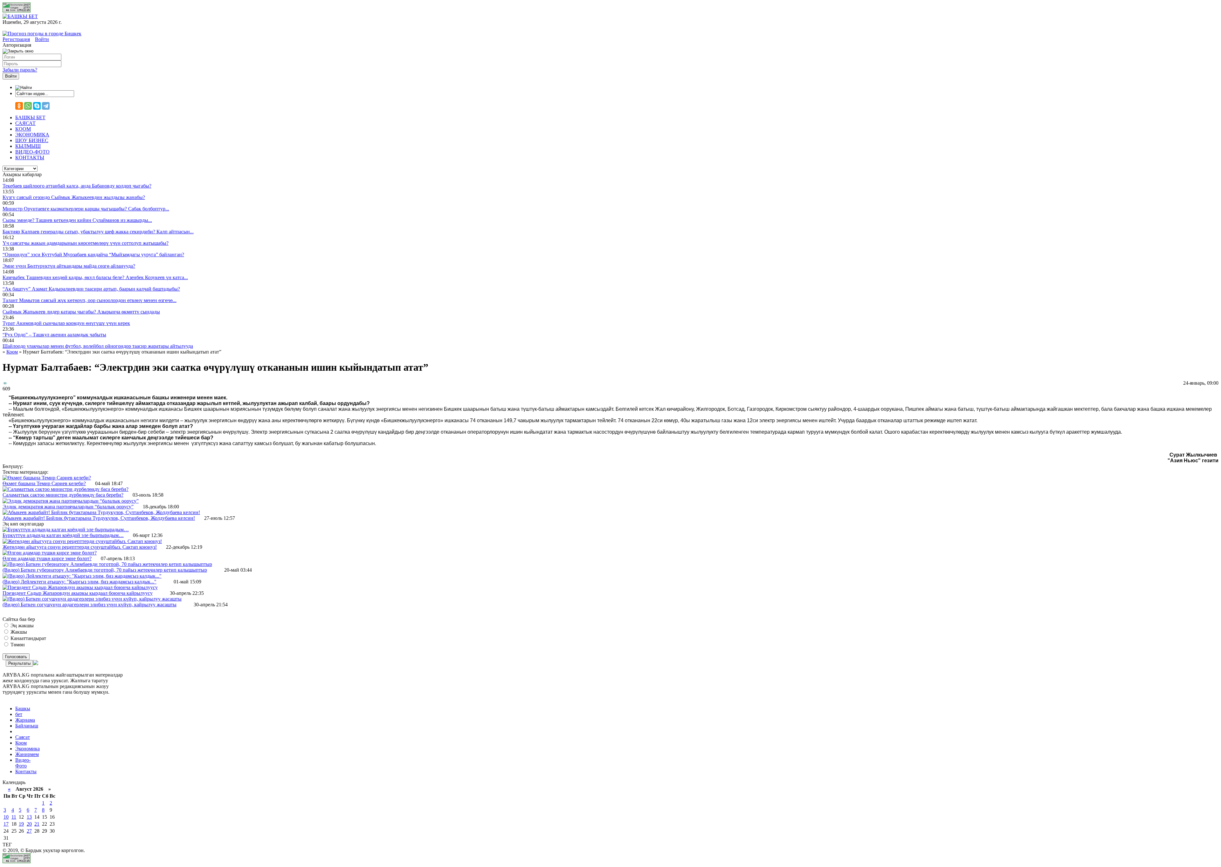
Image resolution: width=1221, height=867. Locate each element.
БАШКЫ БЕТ (30, 117)
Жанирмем (27, 754)
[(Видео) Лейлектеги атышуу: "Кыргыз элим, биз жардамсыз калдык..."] (82, 576)
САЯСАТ (25, 123)
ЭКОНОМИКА (32, 134)
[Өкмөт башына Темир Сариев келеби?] (47, 477)
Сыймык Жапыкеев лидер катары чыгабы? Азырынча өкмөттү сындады (81, 311)
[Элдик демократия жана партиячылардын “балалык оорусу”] (71, 501)
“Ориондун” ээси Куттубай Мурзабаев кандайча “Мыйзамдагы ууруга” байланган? (93, 254)
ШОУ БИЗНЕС (31, 140)
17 (6, 824)
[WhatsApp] (28, 106)
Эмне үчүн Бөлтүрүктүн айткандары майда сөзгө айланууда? (69, 266)
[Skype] (37, 106)
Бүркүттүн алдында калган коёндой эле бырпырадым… (63, 535)
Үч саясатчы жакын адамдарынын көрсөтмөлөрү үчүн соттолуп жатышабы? (86, 243)
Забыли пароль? (20, 69)
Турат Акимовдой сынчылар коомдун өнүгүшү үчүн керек (66, 323)
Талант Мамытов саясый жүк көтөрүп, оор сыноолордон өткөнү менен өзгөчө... (89, 300)
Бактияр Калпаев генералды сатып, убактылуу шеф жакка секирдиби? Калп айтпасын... (98, 231)
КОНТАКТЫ (29, 157)
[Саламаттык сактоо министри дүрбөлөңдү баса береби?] (65, 489)
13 (29, 817)
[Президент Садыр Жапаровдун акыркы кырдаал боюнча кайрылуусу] (80, 587)
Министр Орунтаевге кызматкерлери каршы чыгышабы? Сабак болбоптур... (86, 208)
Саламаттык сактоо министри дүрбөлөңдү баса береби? (63, 495)
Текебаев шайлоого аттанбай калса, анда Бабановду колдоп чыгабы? (77, 186)
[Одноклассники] (19, 106)
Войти (42, 39)
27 (29, 831)
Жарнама (25, 720)
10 (6, 817)
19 (21, 824)
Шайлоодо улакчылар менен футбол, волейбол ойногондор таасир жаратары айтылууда (98, 346)
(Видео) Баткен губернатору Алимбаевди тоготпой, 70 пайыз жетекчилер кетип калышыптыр (105, 570)
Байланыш (26, 725)
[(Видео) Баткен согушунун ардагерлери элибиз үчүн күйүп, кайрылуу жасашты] (92, 599)
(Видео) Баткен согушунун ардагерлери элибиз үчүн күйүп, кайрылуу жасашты (89, 604)
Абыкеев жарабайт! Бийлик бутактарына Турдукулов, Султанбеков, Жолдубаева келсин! (99, 518)
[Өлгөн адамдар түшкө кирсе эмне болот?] (50, 552)
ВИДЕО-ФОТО (32, 152)
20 (29, 824)
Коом (21, 743)
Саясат (22, 737)
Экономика (27, 748)
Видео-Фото (23, 762)
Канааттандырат (27, 638)
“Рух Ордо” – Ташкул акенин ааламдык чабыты (54, 334)
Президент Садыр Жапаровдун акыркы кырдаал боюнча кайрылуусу (78, 593)
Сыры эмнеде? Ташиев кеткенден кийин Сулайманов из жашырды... (77, 220)
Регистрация (16, 39)
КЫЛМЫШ (28, 146)
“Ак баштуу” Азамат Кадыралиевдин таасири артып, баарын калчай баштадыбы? (91, 289)
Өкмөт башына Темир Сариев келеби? (44, 483)
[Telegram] (46, 106)
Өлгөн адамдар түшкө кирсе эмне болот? (47, 558)
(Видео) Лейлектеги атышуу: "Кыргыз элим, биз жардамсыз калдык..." (79, 581)
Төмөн (17, 644)
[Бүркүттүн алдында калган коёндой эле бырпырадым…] (66, 529)
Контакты (26, 771)
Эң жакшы (21, 625)
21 (36, 824)
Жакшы (18, 632)
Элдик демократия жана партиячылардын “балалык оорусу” (68, 506)
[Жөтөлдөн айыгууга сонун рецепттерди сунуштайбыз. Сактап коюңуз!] (82, 541)
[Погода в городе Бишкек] (42, 33)
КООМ (23, 129)
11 (13, 817)
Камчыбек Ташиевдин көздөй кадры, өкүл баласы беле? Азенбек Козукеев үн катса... (95, 277)
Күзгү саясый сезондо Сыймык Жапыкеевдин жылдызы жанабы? (74, 197)
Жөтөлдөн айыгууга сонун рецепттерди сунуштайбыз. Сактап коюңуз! (80, 547)
